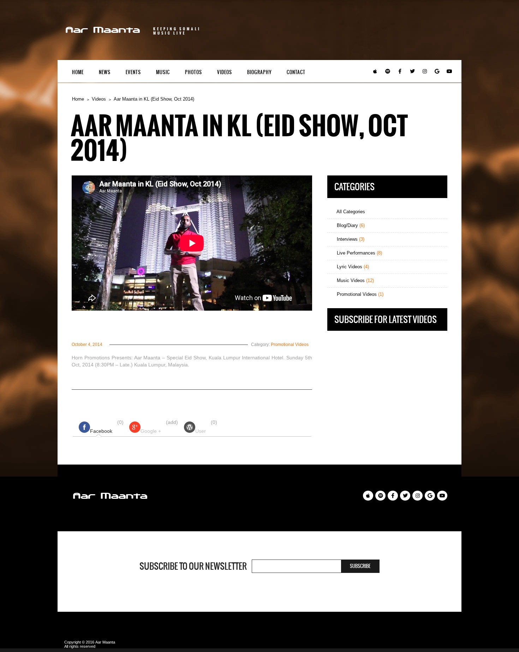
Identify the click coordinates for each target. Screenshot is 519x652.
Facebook (101, 431)
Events (133, 72)
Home (78, 72)
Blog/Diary (350, 225)
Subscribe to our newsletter (193, 566)
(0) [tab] (107, 426)
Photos (193, 72)
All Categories (350, 211)
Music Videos (354, 280)
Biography (259, 72)
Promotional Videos (290, 344)
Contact (296, 72)
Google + (151, 431)
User (200, 431)
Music (163, 72)
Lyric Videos (352, 266)
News (105, 72)
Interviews (349, 239)
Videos (224, 72)
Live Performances (358, 253)
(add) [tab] (159, 426)
